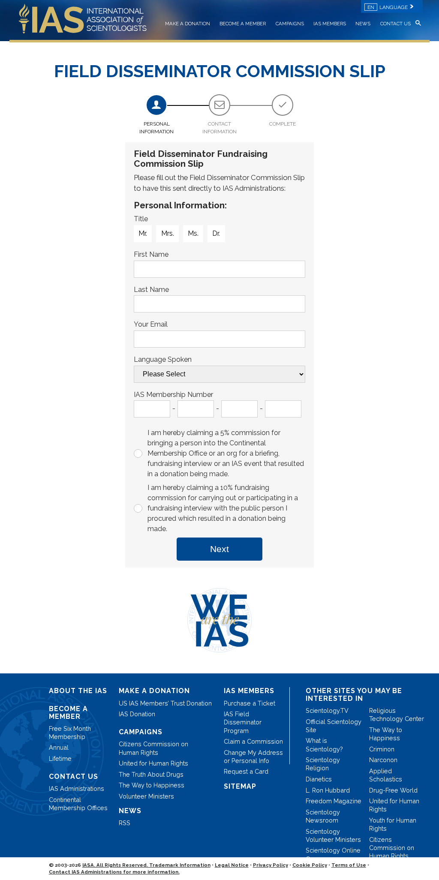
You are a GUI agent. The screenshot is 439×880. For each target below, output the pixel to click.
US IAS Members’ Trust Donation (165, 703)
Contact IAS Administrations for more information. (114, 872)
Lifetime (60, 758)
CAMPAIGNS (290, 24)
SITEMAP (240, 786)
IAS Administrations (76, 788)
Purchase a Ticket (249, 703)
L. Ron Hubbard (328, 790)
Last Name (151, 289)
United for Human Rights (153, 763)
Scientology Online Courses (333, 854)
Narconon (383, 759)
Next (219, 549)
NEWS (362, 24)
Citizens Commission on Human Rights (153, 748)
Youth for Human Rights (392, 824)
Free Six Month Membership (70, 732)
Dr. (216, 233)
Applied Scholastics (385, 775)
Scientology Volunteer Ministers (333, 835)
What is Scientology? (324, 744)
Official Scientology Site (333, 725)
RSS (124, 822)
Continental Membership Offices (78, 803)
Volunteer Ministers (146, 796)
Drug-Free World (393, 790)
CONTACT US (395, 24)
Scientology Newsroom (323, 816)
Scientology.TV (327, 710)
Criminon (381, 749)
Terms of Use (348, 865)
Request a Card (246, 771)
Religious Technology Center (396, 714)
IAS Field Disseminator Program (243, 722)
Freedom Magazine (333, 801)
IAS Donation (137, 714)
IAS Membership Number (173, 394)
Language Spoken (163, 359)
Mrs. (167, 233)
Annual (59, 747)
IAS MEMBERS (329, 24)
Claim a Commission (253, 741)
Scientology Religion (323, 764)
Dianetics (319, 779)
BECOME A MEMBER (243, 24)
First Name (151, 254)
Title (141, 219)
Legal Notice (232, 865)
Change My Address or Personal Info (253, 756)
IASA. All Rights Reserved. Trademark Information (146, 865)
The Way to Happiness (151, 785)
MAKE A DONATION (187, 24)
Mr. (142, 233)
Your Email (151, 324)
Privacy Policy (270, 865)
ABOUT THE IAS (78, 691)
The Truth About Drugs (151, 774)
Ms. (193, 233)
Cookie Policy (309, 865)
